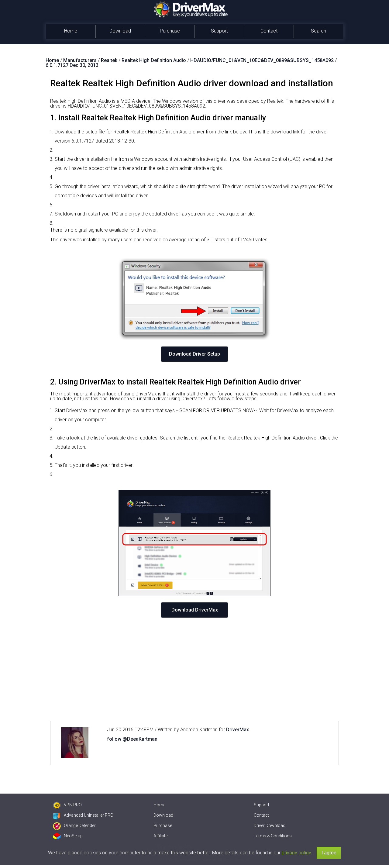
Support (219, 31)
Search (318, 31)
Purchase (170, 31)
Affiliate (160, 836)
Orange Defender (80, 825)
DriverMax (237, 729)
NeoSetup (73, 836)
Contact (268, 31)
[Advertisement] (194, 669)
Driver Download (269, 825)
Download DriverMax (194, 610)
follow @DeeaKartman (132, 739)
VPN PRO (73, 805)
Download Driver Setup (194, 354)
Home (70, 31)
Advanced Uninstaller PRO (88, 815)
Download (120, 31)
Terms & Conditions (273, 836)
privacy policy (296, 853)
